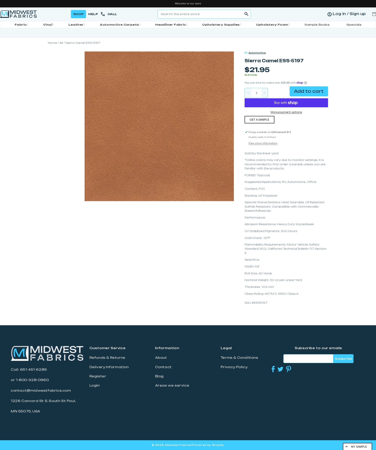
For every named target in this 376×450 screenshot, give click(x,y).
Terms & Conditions (239, 358)
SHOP (78, 14)
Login (94, 385)
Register (97, 376)
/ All (60, 42)
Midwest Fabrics (178, 445)
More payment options (286, 112)
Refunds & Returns (107, 358)
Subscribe (343, 358)
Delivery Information (109, 367)
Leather (76, 24)
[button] (20, 24)
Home (52, 42)
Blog (159, 376)
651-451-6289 (33, 369)
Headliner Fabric (170, 24)
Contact (163, 367)
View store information (263, 143)
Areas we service (172, 385)
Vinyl (47, 24)
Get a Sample (259, 119)
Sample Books (317, 24)
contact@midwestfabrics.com (41, 390)
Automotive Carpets (119, 24)
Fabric (21, 24)
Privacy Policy (234, 367)
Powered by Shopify (208, 445)
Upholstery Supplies (221, 24)
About (161, 358)
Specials (353, 24)
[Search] (246, 14)
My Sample (359, 446)
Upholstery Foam (272, 24)
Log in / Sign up (349, 14)
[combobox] (204, 14)
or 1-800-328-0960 (30, 380)
